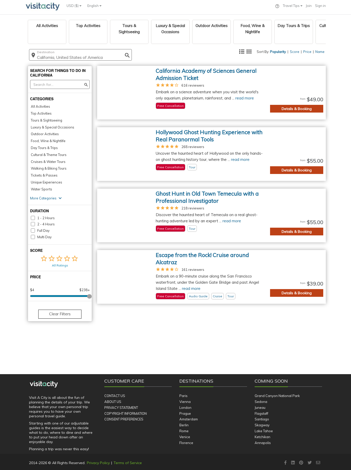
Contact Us (114, 396)
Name (320, 52)
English (93, 6)
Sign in (320, 6)
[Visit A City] (44, 384)
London (185, 408)
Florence (186, 443)
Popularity (278, 52)
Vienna (185, 402)
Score (294, 52)
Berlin (184, 425)
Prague (185, 413)
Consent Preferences (123, 419)
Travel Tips (291, 6)
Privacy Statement (121, 408)
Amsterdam (188, 419)
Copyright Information (125, 413)
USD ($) (73, 6)
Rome (184, 431)
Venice (184, 437)
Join (309, 6)
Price (307, 52)
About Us (112, 402)
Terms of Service (128, 462)
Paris (183, 396)
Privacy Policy (98, 462)
